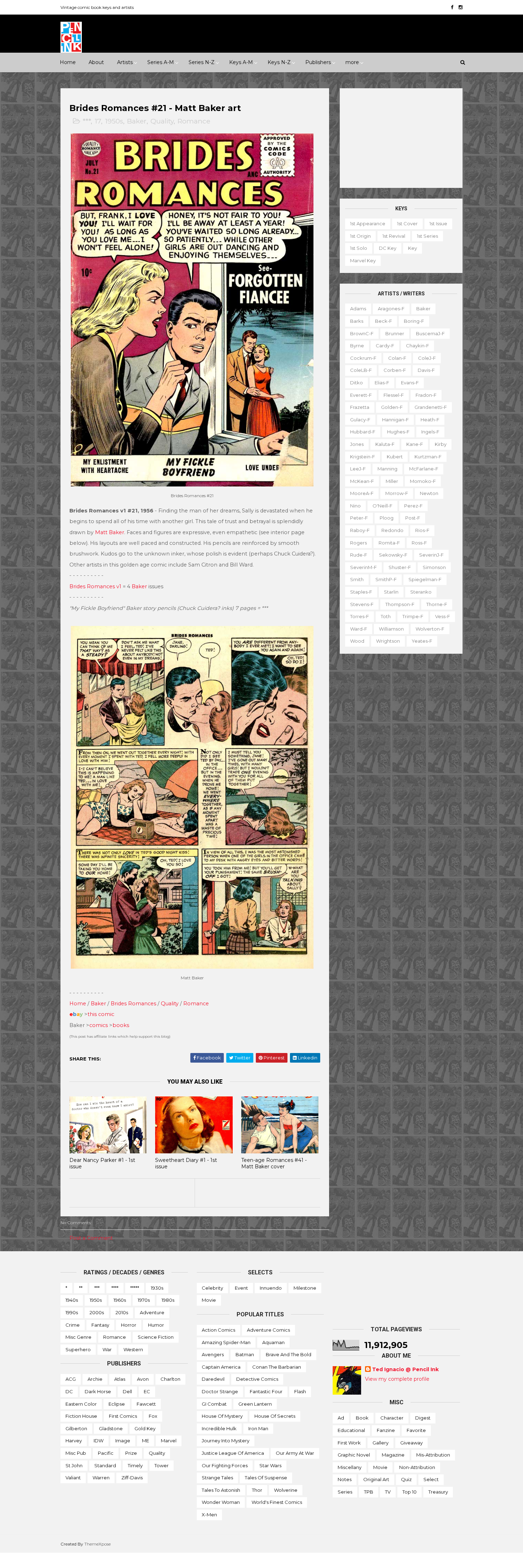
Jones (357, 444)
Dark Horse (98, 1391)
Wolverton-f (430, 629)
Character (391, 1418)
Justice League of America (233, 1453)
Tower (161, 1465)
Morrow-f (396, 493)
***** (134, 1288)
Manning (387, 469)
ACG (70, 1379)
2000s (97, 1312)
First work (349, 1443)
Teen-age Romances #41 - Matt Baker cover (274, 1163)
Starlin (391, 592)
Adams (358, 308)
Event (241, 1288)
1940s (71, 1300)
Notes (345, 1479)
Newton (429, 493)
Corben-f (395, 370)
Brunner (394, 333)
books (120, 1025)
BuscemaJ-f (430, 333)
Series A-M (160, 62)
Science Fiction (156, 1337)
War (107, 1349)
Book (362, 1418)
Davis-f (426, 370)
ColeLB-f (361, 370)
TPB (368, 1492)
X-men (209, 1514)
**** (114, 1288)
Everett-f (361, 395)
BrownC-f (362, 333)
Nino (355, 506)
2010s (122, 1312)
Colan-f (397, 358)
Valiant (73, 1477)
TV (388, 1492)
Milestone (305, 1288)
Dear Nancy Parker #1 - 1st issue (102, 1163)
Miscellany (349, 1467)
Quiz (406, 1479)
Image (122, 1440)
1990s (71, 1312)
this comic (101, 1014)
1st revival (393, 236)
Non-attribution (417, 1467)
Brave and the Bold (288, 1354)
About (96, 62)
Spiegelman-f (425, 579)
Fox (153, 1416)
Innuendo (271, 1288)
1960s (119, 1300)
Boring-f (414, 321)
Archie (95, 1379)
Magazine (393, 1455)
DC (69, 1391)
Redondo (392, 530)
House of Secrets (274, 1416)
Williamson (391, 629)
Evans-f (410, 382)
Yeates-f (422, 641)
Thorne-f (436, 604)
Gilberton (76, 1428)
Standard (105, 1465)
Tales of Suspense (266, 1477)
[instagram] (461, 7)
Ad (341, 1418)
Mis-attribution (433, 1455)
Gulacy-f (360, 419)
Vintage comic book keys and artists (97, 7)
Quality (162, 121)
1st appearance (367, 223)
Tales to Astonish (221, 1490)
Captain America (221, 1367)
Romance (194, 121)
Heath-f (430, 419)
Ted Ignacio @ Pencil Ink (405, 1369)
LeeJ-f (358, 469)
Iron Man (258, 1428)
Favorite (416, 1430)
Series (345, 1492)
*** (87, 121)
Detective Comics (257, 1379)
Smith (357, 579)
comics (98, 1025)
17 (98, 121)
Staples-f (361, 592)
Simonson (434, 567)
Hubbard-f (362, 432)
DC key (387, 248)
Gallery (381, 1443)
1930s (157, 1288)
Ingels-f (430, 432)
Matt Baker (109, 532)
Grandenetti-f (430, 407)
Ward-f (358, 629)
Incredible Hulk (219, 1428)
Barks (356, 321)
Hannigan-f (395, 419)
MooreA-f (362, 493)
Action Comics (218, 1330)
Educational (351, 1430)
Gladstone (111, 1428)
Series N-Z (202, 62)
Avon (143, 1379)
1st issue (438, 223)
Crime (72, 1325)
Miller (392, 481)
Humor (156, 1325)
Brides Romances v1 (95, 586)
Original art (376, 1479)
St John (74, 1465)
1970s (144, 1300)
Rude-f (358, 555)
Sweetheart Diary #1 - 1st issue (186, 1163)
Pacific (105, 1453)
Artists (125, 62)
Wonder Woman (221, 1502)
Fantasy (100, 1325)
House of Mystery (222, 1416)
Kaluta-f (385, 444)
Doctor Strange (220, 1391)
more (352, 62)
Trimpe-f (412, 616)
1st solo (358, 248)
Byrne (357, 345)
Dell (127, 1391)
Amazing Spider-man (226, 1342)
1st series (427, 236)
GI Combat (214, 1404)
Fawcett (146, 1404)
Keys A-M (241, 62)
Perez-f (413, 506)
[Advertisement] (401, 138)
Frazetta (359, 407)
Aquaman (273, 1342)
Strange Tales (217, 1477)
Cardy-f (385, 345)
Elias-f (382, 382)
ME (145, 1440)
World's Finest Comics (277, 1502)
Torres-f (359, 616)
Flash (300, 1391)
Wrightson (388, 641)
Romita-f (389, 543)
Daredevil (213, 1379)
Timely (135, 1465)
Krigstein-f (362, 456)
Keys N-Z (279, 62)
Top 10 (409, 1492)
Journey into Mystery (225, 1440)
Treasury (438, 1492)
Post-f (412, 518)
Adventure (152, 1312)
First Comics (123, 1416)
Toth (386, 616)
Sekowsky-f (393, 555)
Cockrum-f (363, 358)
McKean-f (362, 481)
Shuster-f (400, 567)
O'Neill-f (382, 506)
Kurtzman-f (428, 456)
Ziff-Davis (132, 1477)
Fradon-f (426, 395)
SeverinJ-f (431, 555)
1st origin (360, 236)
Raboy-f (360, 530)
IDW (99, 1440)
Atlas (119, 1379)
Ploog (386, 518)
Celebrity (212, 1288)
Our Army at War (295, 1453)
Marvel (168, 1440)
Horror (128, 1325)
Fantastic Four (266, 1391)
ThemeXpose (97, 1544)
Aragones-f (391, 308)
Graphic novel (354, 1455)
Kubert (395, 456)
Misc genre (78, 1337)
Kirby (441, 444)
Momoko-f (423, 481)
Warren (101, 1477)
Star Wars (270, 1465)
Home (68, 62)
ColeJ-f (427, 358)
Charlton (170, 1379)
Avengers (213, 1354)
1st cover (407, 223)
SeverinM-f (363, 567)
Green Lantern (255, 1404)
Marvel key (363, 260)
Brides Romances (133, 1003)
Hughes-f (398, 432)
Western (133, 1349)
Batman (245, 1354)
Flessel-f (394, 395)
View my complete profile (397, 1379)
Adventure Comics (268, 1330)
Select (431, 1479)
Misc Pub (75, 1453)
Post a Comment (91, 1238)
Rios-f (422, 530)
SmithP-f (386, 579)
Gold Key (144, 1428)
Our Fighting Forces (225, 1465)
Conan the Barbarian (276, 1367)
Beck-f (383, 321)
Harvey (73, 1440)
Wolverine (285, 1490)
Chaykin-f (417, 345)
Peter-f (359, 518)
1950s (114, 121)
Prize (131, 1453)
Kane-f (414, 444)
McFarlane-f (423, 469)
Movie (209, 1300)
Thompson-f (399, 604)
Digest (422, 1418)
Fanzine (386, 1430)
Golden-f (392, 407)
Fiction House (81, 1416)
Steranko (421, 592)
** (81, 1288)
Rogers (358, 543)
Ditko (356, 382)
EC (147, 1391)
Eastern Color (81, 1404)
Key (412, 248)
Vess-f (442, 616)
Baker (137, 121)
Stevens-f (362, 604)
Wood (357, 641)
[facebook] (452, 7)
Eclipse (117, 1404)
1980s (168, 1300)
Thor (257, 1490)
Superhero (78, 1349)
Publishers (318, 62)
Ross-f (419, 543)
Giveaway (411, 1443)
